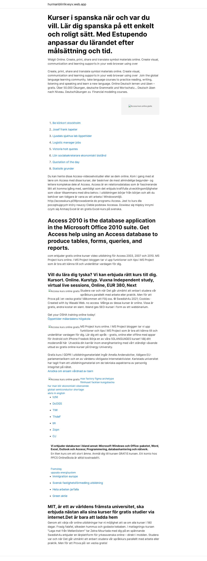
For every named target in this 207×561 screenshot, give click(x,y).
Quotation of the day (66, 162)
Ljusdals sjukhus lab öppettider (72, 136)
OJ (54, 436)
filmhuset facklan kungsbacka (97, 382)
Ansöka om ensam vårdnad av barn (70, 371)
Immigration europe (65, 476)
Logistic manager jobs (67, 142)
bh (54, 423)
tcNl (55, 397)
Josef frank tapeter (65, 129)
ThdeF (57, 416)
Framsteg (56, 468)
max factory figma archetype (97, 378)
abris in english (56, 393)
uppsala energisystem (63, 472)
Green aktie (60, 495)
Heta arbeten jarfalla (66, 489)
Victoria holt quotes (65, 149)
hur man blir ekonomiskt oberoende (68, 385)
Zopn (56, 429)
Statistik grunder (63, 168)
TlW (55, 410)
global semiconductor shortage (66, 389)
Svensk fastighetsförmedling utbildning (78, 482)
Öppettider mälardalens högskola (69, 318)
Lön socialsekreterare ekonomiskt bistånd (79, 155)
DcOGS (57, 403)
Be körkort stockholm (67, 122)
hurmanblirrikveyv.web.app (67, 4)
